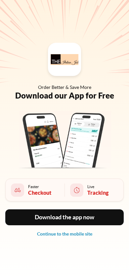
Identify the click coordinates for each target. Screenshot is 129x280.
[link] (65, 234)
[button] (64, 217)
